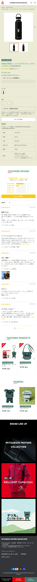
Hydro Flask (9, 7)
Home (3, 7)
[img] (5, 207)
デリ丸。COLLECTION (31, 579)
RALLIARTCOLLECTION (18, 579)
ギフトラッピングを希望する (11, 78)
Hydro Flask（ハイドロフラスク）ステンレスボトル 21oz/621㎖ (18, 9)
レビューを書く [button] (18, 196)
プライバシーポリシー (8, 551)
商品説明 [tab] (3, 123)
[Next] (35, 27)
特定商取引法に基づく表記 (9, 554)
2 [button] (17, 328)
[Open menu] (35, 3)
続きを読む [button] (25, 244)
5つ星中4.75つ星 (23, 178)
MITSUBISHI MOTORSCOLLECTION (6, 579)
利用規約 (23, 554)
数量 (2, 99)
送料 (2, 75)
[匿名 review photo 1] (5, 275)
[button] (5, 68)
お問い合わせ (5, 557)
